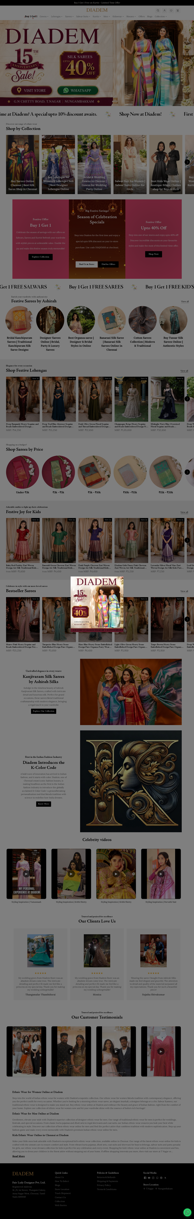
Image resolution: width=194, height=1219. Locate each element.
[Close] (120, 580)
